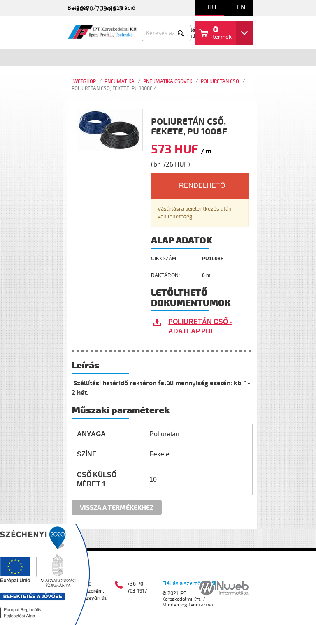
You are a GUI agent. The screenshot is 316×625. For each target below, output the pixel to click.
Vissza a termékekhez (116, 508)
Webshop (84, 82)
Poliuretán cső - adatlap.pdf (200, 326)
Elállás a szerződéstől (189, 583)
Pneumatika (120, 82)
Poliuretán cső (220, 82)
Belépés (78, 8)
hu (211, 7)
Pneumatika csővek (167, 82)
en (241, 7)
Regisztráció (118, 8)
